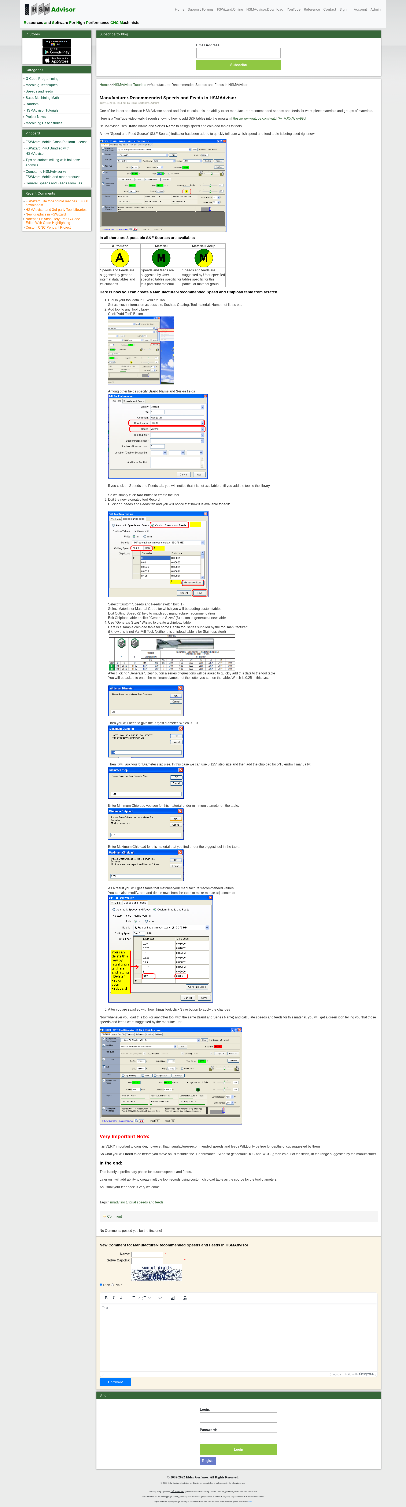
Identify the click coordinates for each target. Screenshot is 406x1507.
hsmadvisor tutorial (122, 1202)
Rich (106, 1285)
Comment (114, 1216)
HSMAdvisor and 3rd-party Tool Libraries (56, 209)
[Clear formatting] (185, 1298)
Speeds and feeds (39, 91)
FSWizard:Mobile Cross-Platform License (57, 142)
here (250, 1501)
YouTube (293, 9)
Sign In (345, 9)
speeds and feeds (150, 1202)
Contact (329, 9)
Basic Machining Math (42, 97)
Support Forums (201, 9)
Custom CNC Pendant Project (48, 227)
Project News (36, 117)
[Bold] (106, 1298)
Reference (312, 9)
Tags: (131, 1202)
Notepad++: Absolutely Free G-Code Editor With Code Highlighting (53, 221)
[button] (135, 1298)
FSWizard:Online (230, 9)
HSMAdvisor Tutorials (42, 110)
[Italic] (113, 1298)
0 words (335, 1374)
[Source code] (160, 1298)
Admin (375, 9)
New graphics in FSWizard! (46, 214)
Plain (118, 1285)
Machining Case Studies (44, 123)
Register (208, 1461)
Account (360, 9)
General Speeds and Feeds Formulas (54, 183)
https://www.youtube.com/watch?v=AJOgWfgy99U (268, 118)
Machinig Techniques (42, 85)
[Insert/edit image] (172, 1298)
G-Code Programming (42, 78)
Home (179, 9)
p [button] (103, 1374)
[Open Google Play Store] (57, 51)
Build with (351, 1374)
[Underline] (121, 1298)
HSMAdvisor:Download (264, 9)
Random (32, 104)
